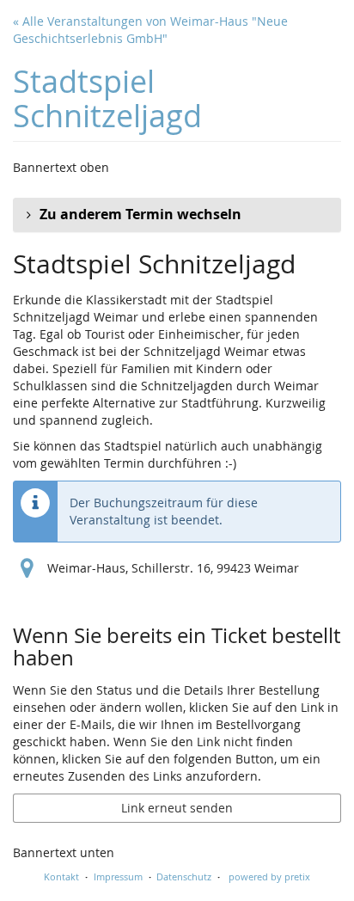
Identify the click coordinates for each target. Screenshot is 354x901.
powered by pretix (269, 876)
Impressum (118, 876)
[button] (177, 215)
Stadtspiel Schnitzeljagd (107, 98)
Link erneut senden (177, 808)
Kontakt (61, 876)
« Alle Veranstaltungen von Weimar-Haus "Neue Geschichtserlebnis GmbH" (150, 29)
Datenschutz (183, 876)
